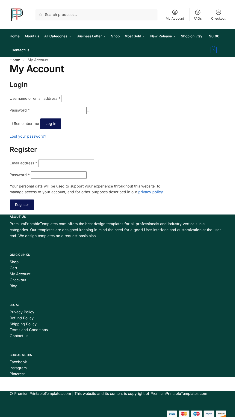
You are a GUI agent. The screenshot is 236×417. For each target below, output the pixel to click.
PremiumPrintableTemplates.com (42, 393)
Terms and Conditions (29, 329)
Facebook (18, 362)
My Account (175, 18)
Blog (14, 286)
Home (15, 59)
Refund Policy (22, 318)
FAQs (198, 18)
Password (20, 110)
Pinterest (17, 374)
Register (22, 204)
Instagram (18, 368)
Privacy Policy (22, 312)
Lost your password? (28, 136)
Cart (13, 268)
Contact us (19, 335)
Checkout (218, 18)
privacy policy (150, 192)
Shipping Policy (23, 324)
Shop (14, 262)
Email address (23, 163)
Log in (50, 123)
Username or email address (35, 98)
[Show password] (88, 111)
